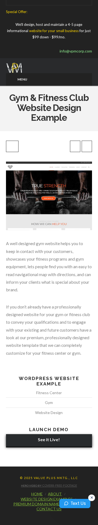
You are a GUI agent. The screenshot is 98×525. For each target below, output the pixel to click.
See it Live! (49, 439)
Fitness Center (49, 392)
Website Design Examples (47, 499)
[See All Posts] (12, 146)
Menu (22, 79)
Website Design (49, 412)
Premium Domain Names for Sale (46, 504)
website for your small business (54, 31)
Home (37, 494)
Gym (49, 402)
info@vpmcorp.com (74, 51)
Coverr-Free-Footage (59, 485)
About (55, 494)
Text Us (78, 503)
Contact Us (49, 509)
